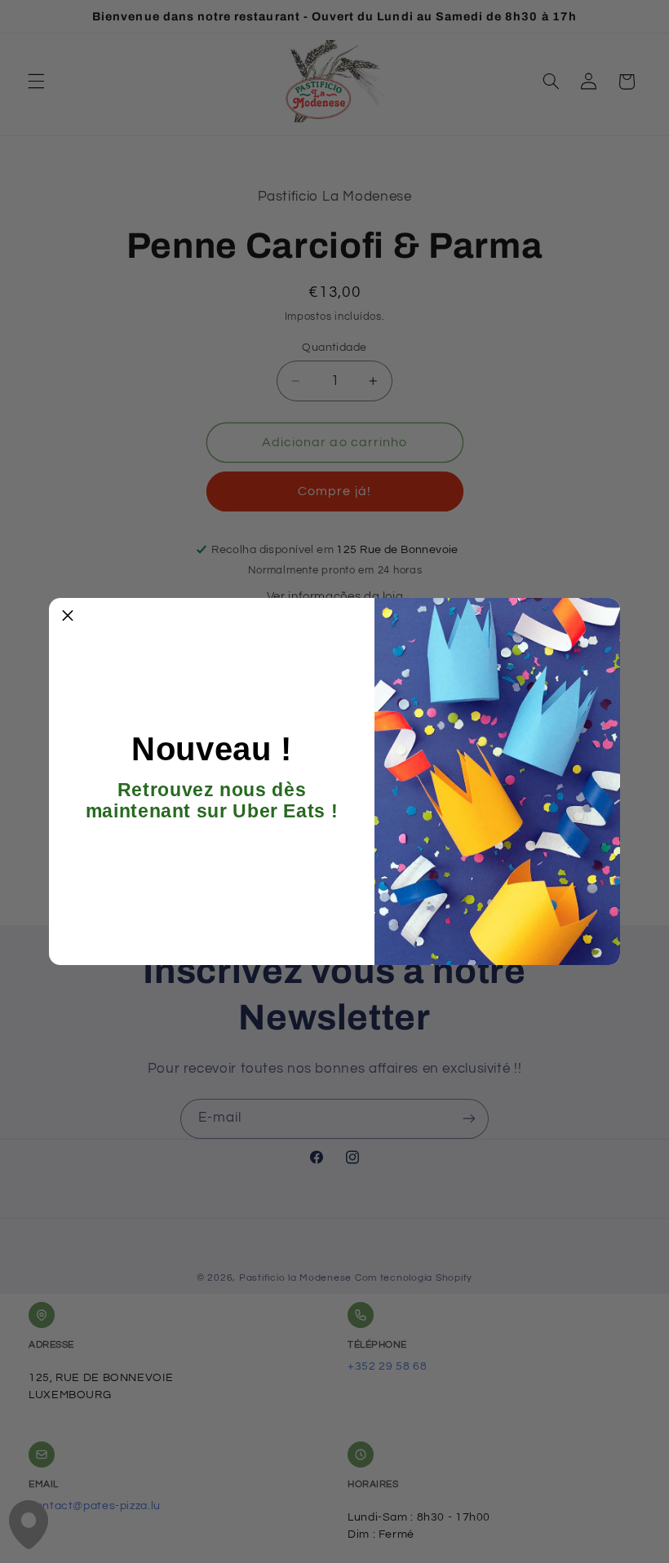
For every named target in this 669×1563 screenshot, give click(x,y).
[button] (67, 616)
